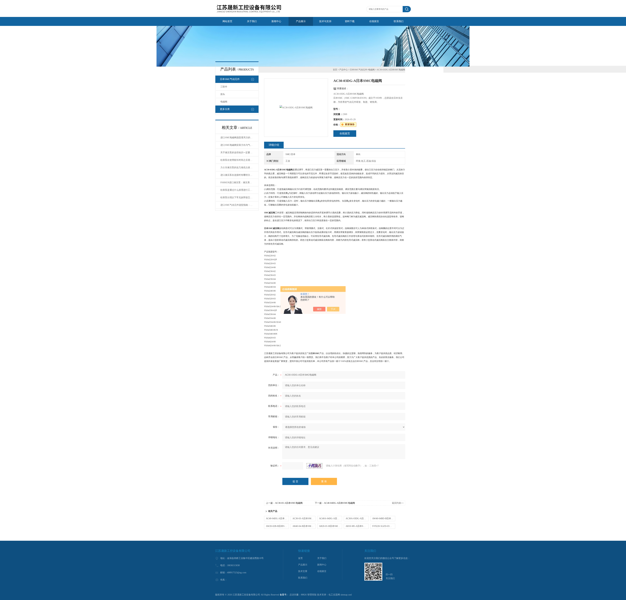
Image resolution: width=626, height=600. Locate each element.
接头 (222, 94)
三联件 (223, 87)
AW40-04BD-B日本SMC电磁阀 (383, 518)
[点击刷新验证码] (314, 466)
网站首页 (227, 21)
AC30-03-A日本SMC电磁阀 (289, 503)
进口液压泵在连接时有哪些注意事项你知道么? (239, 175)
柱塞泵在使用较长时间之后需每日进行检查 (239, 160)
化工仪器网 (334, 594)
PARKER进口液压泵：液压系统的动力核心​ (239, 182)
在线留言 (374, 21)
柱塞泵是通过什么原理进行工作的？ (238, 190)
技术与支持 (325, 21)
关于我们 (252, 21)
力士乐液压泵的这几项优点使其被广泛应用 (239, 167)
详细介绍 (274, 144)
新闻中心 (276, 21)
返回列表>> (398, 503)
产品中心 (343, 69)
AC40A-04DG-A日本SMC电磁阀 (330, 518)
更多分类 (225, 109)
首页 (335, 69)
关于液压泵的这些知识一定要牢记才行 (239, 152)
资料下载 (350, 21)
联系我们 (398, 21)
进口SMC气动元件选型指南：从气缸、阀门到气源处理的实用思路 (239, 205)
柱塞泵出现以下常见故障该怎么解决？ (239, 197)
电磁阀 (223, 101)
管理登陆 (311, 594)
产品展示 (301, 21)
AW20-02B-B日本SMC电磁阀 (277, 526)
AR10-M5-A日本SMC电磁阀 (357, 526)
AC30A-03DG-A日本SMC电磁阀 (357, 518)
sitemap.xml (346, 594)
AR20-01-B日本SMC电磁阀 (330, 526)
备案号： (284, 594)
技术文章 (302, 571)
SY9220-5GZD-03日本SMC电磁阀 (383, 526)
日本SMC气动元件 (230, 79)
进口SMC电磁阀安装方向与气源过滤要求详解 (239, 145)
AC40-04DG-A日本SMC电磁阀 (339, 503)
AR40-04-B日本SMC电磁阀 (303, 526)
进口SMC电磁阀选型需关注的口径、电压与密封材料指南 (239, 137)
